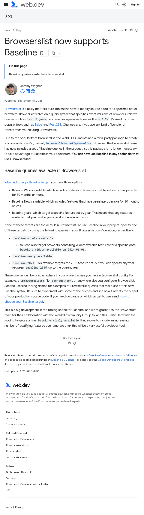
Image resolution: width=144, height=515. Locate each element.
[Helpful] (131, 30)
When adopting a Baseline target (27, 182)
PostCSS (55, 125)
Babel (39, 125)
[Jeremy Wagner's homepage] (33, 92)
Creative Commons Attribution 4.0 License (112, 355)
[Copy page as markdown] (53, 53)
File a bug (11, 418)
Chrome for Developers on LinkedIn (27, 484)
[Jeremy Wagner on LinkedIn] (28, 92)
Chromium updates (17, 445)
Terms (8, 507)
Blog (8, 16)
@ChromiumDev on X (19, 472)
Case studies (13, 451)
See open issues (15, 424)
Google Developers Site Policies (116, 359)
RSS (8, 490)
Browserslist (12, 109)
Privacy (19, 507)
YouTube (11, 478)
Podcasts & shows (16, 457)
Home (7, 30)
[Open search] (117, 4)
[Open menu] (6, 4)
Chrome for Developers (20, 439)
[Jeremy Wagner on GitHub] (22, 92)
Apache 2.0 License (63, 359)
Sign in (135, 4)
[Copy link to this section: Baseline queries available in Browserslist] (89, 171)
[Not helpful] (137, 30)
